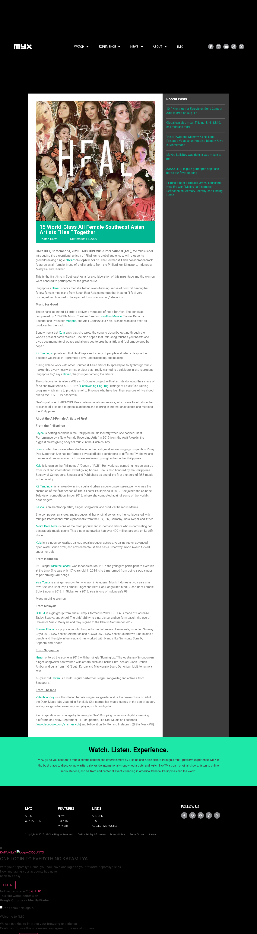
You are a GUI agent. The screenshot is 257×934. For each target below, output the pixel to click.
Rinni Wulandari (61, 566)
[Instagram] (218, 46)
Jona (39, 449)
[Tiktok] (233, 46)
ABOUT (157, 46)
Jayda (40, 433)
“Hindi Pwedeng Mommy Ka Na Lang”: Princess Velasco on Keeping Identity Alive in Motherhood (194, 141)
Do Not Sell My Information (92, 834)
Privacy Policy (117, 834)
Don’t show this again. (18, 907)
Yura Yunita (43, 582)
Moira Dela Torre (47, 526)
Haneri (56, 288)
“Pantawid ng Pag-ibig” (94, 386)
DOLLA (40, 613)
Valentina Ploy (45, 697)
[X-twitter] (241, 46)
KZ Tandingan (44, 353)
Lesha (40, 507)
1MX (179, 46)
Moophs (70, 321)
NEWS (134, 46)
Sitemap (152, 834)
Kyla (38, 465)
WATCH (79, 46)
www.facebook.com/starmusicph (58, 724)
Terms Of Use (137, 834)
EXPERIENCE (107, 46)
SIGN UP (35, 891)
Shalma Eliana (45, 629)
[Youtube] (226, 46)
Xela (62, 332)
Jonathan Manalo (111, 316)
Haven (67, 374)
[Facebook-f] (211, 46)
